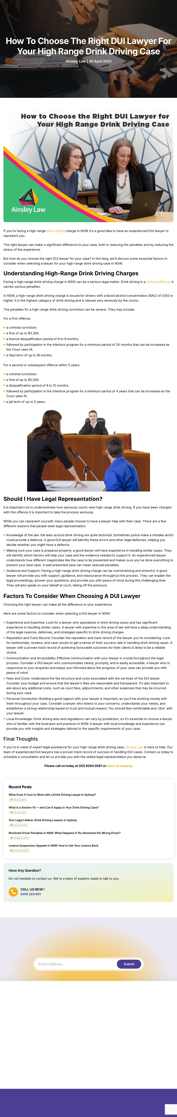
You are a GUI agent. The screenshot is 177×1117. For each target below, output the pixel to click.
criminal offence (158, 282)
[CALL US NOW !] (13, 892)
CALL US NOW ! (32, 889)
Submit (129, 964)
